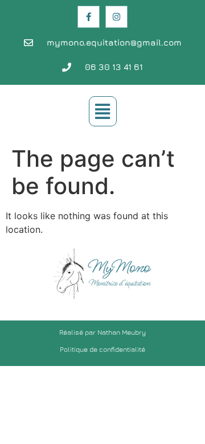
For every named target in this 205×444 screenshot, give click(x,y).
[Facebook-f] (88, 17)
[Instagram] (116, 17)
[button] (103, 111)
